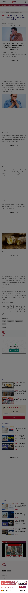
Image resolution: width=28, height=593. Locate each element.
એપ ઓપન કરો (22, 587)
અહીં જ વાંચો (22, 590)
